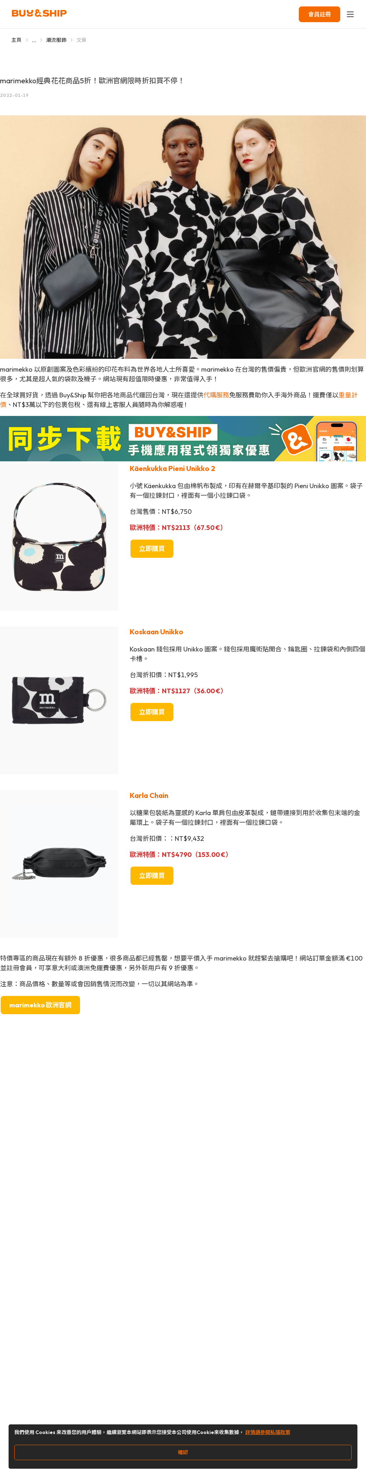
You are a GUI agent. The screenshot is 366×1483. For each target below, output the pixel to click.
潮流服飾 (56, 40)
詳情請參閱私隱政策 (267, 1432)
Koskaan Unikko (156, 631)
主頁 (16, 40)
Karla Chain (149, 795)
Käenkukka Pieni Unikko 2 (172, 468)
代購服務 (216, 395)
